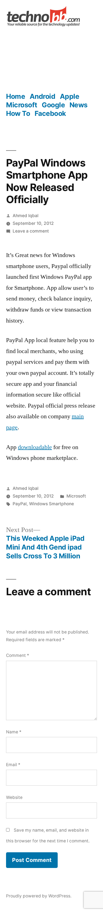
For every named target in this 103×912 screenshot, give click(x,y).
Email (13, 764)
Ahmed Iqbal (25, 215)
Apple (69, 96)
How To (18, 113)
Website (14, 797)
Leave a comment (31, 231)
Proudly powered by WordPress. (38, 896)
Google (53, 105)
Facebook (50, 113)
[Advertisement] (51, 59)
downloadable (35, 447)
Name (13, 731)
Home (15, 96)
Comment (17, 655)
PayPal (20, 503)
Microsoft (21, 105)
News (78, 105)
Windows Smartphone (51, 503)
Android (42, 96)
